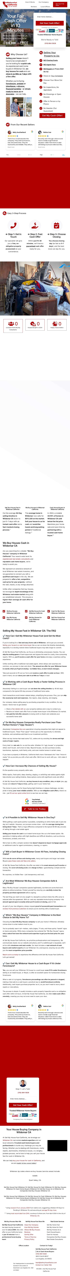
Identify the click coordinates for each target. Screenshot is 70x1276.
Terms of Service (30, 1237)
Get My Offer (28, 1234)
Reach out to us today (10, 955)
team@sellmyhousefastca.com (46, 1262)
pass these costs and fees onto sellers (21, 861)
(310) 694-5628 (41, 1254)
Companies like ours (18, 729)
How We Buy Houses (31, 1227)
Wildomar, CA (34, 1216)
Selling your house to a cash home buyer (17, 645)
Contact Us (39, 1265)
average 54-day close (49, 1210)
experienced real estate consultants (16, 559)
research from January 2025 (20, 1208)
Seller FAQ (48, 1265)
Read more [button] (11, 147)
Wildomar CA (8, 1140)
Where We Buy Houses (32, 1230)
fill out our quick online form (20, 793)
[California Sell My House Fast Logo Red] (10, 2)
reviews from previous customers (14, 909)
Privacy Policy (29, 1239)
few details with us (18, 709)
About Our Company (31, 1225)
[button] (13, 612)
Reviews (27, 1232)
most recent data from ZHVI (20, 1213)
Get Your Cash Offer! (49, 23)
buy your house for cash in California (27, 1160)
